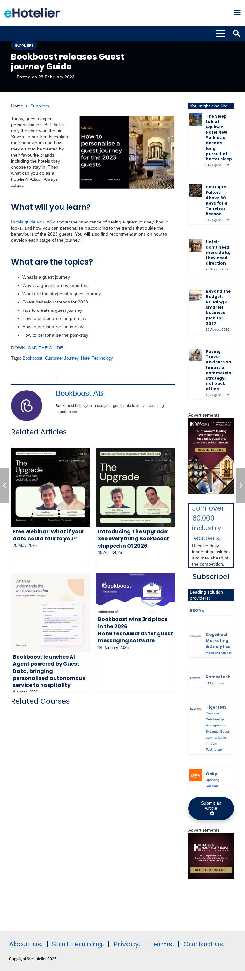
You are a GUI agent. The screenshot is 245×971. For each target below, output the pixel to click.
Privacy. (127, 944)
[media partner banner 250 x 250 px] (211, 877)
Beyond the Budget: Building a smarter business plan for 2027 (218, 307)
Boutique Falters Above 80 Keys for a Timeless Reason (216, 200)
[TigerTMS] (195, 709)
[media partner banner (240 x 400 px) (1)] (211, 492)
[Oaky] (195, 775)
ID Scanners (215, 683)
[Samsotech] (195, 678)
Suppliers (39, 105)
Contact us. (204, 944)
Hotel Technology (97, 358)
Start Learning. (77, 944)
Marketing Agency (219, 652)
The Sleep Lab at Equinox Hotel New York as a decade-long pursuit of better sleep (219, 137)
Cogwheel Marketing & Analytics (218, 640)
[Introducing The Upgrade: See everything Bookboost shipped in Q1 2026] (135, 487)
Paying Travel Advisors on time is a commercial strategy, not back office (219, 370)
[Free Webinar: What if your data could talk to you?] (50, 487)
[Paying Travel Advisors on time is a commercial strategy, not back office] (195, 355)
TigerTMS (216, 707)
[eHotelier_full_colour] (32, 13)
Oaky (211, 774)
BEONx (197, 610)
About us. (25, 944)
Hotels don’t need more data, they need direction (218, 252)
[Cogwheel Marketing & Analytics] (195, 636)
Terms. (162, 944)
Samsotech (218, 677)
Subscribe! (211, 576)
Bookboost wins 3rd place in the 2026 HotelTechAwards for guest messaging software (135, 630)
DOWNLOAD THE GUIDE (37, 347)
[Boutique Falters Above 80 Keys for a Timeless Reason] (195, 190)
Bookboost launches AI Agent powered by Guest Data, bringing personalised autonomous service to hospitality (49, 671)
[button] (237, 13)
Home (17, 105)
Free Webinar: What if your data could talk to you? (48, 535)
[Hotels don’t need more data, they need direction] (195, 245)
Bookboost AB (79, 393)
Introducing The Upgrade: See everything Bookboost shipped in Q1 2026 (133, 539)
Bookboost (32, 358)
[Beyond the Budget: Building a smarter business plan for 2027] (195, 294)
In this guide (23, 221)
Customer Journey (61, 358)
